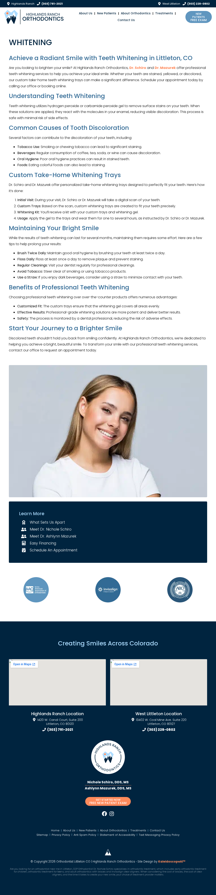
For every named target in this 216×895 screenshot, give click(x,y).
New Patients (106, 13)
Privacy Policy (61, 834)
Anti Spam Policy (85, 834)
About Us (85, 13)
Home (55, 830)
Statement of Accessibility (117, 834)
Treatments (164, 13)
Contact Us (126, 20)
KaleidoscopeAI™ (171, 861)
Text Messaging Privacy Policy (159, 834)
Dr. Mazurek (165, 67)
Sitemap (42, 834)
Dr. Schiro (137, 67)
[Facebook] (104, 813)
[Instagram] (111, 813)
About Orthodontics (136, 13)
